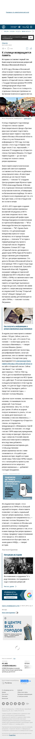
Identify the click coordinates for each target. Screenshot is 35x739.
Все (14, 658)
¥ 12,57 (18, 31)
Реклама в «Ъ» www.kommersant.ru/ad (17, 12)
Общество (5, 43)
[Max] (23, 703)
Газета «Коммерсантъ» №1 (11, 606)
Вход (24, 27)
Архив (4, 692)
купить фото (27, 118)
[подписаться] (17, 613)
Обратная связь (23, 692)
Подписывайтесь (10, 597)
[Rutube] (19, 703)
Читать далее (9, 586)
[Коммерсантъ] (3, 27)
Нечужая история (13, 554)
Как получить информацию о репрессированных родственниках (18, 327)
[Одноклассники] (15, 703)
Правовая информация (25, 694)
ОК (31, 38)
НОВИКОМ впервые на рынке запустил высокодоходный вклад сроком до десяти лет (12, 670)
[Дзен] (11, 703)
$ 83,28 (6, 31)
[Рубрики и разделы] (31, 26)
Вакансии (5, 698)
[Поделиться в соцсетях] (31, 48)
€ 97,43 (12, 31)
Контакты (5, 694)
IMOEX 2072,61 (26, 31)
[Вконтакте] (7, 703)
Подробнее (12, 735)
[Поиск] (27, 26)
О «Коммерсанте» (8, 690)
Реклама (4, 696)
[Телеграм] (3, 703)
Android (20, 690)
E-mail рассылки (23, 696)
